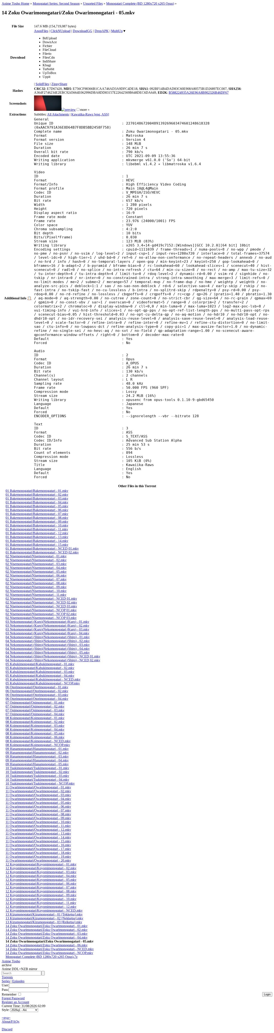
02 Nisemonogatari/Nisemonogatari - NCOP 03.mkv (41, 618)
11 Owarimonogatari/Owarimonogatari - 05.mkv (38, 802)
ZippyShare (59, 84)
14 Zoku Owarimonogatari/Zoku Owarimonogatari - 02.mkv (47, 930)
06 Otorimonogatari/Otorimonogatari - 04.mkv (37, 699)
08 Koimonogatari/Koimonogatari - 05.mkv (35, 733)
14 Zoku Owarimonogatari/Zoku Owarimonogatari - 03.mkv (47, 933)
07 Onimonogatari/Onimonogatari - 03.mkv (35, 710)
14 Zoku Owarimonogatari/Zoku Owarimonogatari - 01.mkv (47, 926)
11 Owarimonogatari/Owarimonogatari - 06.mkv (38, 806)
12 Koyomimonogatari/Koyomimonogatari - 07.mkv (41, 887)
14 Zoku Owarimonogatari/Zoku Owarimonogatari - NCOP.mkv (49, 953)
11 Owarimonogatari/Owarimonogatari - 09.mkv (38, 818)
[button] (78, 109)
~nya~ (6, 1018)
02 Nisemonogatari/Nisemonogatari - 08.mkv (36, 583)
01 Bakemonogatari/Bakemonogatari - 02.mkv (37, 494)
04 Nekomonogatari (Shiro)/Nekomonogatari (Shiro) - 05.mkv (48, 652)
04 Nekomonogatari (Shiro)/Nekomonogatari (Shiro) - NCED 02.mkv (53, 660)
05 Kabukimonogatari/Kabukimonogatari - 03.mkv (40, 672)
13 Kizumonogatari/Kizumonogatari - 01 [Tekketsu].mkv (44, 914)
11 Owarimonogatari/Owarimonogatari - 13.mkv (38, 833)
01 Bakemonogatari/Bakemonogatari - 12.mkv (37, 533)
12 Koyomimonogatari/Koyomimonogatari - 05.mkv (41, 880)
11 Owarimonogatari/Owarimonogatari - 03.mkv (38, 795)
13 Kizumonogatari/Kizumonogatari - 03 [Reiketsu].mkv (44, 922)
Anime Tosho (11, 961)
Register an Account (15, 1002)
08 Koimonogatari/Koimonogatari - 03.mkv (35, 725)
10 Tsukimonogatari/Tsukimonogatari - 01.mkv (37, 768)
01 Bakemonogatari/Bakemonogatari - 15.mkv (37, 544)
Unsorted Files (93, 3)
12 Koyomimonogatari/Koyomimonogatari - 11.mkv (41, 903)
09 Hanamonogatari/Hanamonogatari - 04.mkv (37, 760)
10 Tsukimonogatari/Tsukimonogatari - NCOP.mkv (40, 783)
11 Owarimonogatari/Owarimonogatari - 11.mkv (38, 826)
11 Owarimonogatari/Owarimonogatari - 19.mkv (38, 856)
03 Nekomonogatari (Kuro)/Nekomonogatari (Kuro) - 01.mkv (47, 621)
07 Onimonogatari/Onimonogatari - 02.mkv (35, 706)
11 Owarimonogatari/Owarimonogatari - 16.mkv (38, 845)
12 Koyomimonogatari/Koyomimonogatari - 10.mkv (41, 899)
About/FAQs (10, 1021)
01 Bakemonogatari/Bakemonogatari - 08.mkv (37, 517)
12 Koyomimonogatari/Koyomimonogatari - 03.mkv (41, 872)
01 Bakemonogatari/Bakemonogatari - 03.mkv (37, 498)
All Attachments (58, 114)
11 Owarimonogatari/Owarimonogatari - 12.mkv (38, 829)
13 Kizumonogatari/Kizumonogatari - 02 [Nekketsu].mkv (44, 918)
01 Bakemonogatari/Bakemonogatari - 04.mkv (37, 502)
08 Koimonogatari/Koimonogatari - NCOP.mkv (38, 745)
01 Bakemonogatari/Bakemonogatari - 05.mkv (37, 506)
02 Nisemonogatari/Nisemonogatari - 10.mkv (36, 591)
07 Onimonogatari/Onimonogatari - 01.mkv (35, 702)
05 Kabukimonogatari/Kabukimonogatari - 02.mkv (40, 668)
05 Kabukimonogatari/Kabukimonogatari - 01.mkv (40, 664)
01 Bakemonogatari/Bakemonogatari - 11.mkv (37, 529)
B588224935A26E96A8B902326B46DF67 (199, 92)
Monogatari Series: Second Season (56, 3)
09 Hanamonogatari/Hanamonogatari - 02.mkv (37, 752)
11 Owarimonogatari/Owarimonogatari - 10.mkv (38, 822)
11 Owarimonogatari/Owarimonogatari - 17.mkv (38, 849)
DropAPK (102, 31)
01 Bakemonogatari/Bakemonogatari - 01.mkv (37, 491)
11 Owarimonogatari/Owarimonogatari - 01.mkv (38, 787)
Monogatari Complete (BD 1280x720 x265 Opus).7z (41, 957)
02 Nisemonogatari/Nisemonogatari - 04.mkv (36, 568)
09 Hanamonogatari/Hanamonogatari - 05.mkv (37, 764)
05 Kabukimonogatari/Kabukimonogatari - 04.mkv (40, 675)
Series (6, 981)
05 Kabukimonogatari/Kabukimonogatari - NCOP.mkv (43, 683)
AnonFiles (41, 31)
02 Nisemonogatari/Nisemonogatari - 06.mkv (36, 575)
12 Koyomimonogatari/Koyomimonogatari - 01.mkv (41, 864)
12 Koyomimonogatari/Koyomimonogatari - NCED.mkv (44, 910)
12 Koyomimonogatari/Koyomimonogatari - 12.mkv (41, 906)
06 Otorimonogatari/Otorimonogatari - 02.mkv (37, 691)
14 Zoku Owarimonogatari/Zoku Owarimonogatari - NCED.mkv (50, 949)
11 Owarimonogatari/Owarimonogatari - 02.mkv (38, 791)
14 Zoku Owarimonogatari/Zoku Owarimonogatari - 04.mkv (47, 937)
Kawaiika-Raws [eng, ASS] (90, 114)
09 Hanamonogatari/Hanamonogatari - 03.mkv (37, 756)
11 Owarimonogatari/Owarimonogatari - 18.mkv (38, 853)
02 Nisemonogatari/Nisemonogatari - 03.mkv (36, 564)
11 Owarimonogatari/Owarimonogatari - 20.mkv (38, 860)
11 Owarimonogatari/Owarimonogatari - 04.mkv (38, 799)
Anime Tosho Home (15, 3)
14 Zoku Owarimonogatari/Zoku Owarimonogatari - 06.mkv (47, 945)
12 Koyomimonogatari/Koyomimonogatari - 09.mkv (41, 895)
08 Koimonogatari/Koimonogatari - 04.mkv (35, 729)
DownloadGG (82, 31)
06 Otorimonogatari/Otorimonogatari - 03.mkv (37, 695)
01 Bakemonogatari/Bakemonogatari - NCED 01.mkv (42, 548)
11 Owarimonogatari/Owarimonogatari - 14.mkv (38, 837)
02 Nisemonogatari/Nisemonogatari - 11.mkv (36, 595)
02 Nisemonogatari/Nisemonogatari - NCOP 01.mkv (41, 610)
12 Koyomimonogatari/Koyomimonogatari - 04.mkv (41, 876)
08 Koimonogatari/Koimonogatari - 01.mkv (35, 718)
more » (84, 109)
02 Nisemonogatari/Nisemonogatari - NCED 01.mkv (41, 598)
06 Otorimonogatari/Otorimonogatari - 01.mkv (37, 687)
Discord (7, 1029)
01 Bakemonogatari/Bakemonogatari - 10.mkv (37, 525)
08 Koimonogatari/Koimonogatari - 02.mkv (35, 722)
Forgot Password (13, 998)
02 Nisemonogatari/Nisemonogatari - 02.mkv (36, 560)
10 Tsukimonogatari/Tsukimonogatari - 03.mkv (37, 776)
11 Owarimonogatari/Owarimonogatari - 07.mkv (38, 810)
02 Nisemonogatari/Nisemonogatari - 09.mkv (36, 587)
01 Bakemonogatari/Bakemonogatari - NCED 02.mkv (42, 552)
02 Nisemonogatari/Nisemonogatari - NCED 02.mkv (41, 602)
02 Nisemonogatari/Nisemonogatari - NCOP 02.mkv (41, 614)
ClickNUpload (60, 31)
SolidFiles (42, 84)
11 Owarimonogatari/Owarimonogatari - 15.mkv (38, 841)
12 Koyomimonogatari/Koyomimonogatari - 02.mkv (41, 868)
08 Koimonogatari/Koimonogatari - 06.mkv (35, 737)
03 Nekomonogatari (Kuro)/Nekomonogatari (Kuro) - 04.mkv (47, 633)
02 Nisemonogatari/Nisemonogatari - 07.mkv (36, 579)
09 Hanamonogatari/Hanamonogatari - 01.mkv (37, 749)
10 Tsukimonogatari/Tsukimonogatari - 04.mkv (37, 779)
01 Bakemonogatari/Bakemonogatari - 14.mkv (37, 541)
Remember (9, 994)
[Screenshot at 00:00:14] (47, 109)
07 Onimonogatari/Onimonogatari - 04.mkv (35, 714)
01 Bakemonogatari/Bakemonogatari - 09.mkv (37, 521)
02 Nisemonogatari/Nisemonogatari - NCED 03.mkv (41, 606)
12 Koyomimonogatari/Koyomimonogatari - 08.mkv (41, 891)
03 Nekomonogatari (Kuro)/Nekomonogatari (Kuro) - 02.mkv (47, 625)
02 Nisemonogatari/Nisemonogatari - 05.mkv (36, 571)
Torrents (7, 977)
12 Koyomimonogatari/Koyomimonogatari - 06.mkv (41, 883)
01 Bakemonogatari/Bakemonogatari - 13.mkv (37, 537)
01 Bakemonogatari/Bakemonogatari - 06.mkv (37, 510)
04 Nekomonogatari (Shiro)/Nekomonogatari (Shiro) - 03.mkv (48, 645)
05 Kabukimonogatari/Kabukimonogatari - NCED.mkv (43, 679)
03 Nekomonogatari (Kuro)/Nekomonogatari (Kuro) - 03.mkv (47, 629)
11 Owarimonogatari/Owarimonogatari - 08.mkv (38, 814)
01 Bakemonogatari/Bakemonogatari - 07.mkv (37, 514)
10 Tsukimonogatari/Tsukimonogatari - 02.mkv (37, 772)
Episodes (18, 981)
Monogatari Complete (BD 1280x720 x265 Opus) (140, 3)
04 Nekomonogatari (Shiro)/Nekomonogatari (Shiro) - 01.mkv (48, 637)
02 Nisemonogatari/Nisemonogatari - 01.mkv (36, 556)
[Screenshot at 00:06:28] (68, 109)
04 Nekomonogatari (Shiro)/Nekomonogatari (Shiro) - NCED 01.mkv (53, 656)
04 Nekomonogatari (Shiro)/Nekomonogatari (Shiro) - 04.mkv (48, 648)
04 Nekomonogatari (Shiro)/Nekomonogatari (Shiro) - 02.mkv (48, 641)
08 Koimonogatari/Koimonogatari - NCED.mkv (38, 741)
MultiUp (117, 31)
